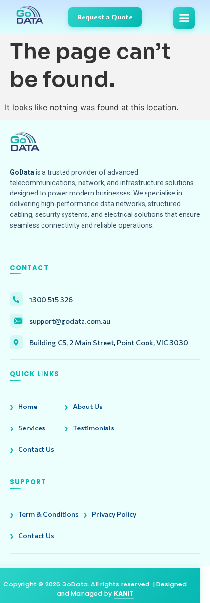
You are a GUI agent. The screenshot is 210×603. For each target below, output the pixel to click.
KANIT (124, 593)
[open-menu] (184, 18)
